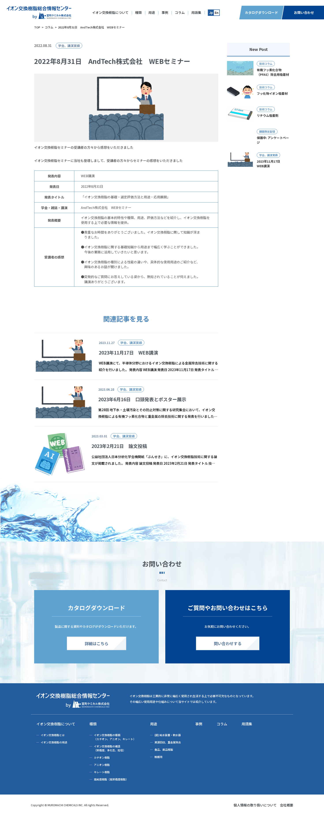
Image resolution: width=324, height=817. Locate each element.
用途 (151, 12)
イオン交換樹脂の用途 (54, 742)
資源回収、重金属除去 (168, 742)
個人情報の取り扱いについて (255, 805)
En (216, 12)
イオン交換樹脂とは (53, 735)
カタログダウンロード (261, 12)
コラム (180, 12)
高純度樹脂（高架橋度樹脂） (111, 779)
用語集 (196, 12)
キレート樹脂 (102, 772)
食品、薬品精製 (164, 749)
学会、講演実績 (69, 45)
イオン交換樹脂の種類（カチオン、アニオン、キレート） (115, 737)
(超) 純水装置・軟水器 (168, 735)
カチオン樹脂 (102, 757)
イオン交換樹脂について (110, 12)
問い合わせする (228, 643)
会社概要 (286, 805)
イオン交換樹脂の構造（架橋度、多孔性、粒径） (110, 748)
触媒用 (158, 757)
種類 (138, 12)
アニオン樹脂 (102, 765)
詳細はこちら (96, 643)
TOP (37, 27)
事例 (165, 12)
